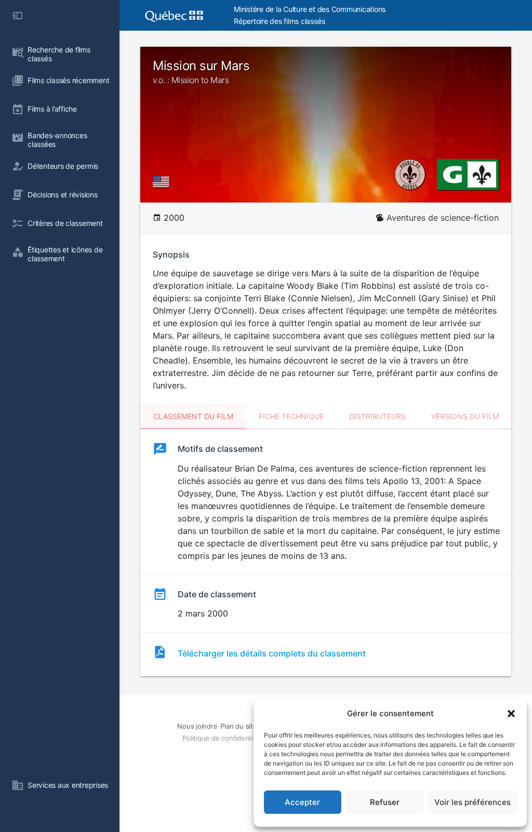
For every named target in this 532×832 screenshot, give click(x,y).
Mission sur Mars (201, 71)
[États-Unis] (163, 181)
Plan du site (238, 726)
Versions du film (465, 416)
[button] (511, 713)
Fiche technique (291, 416)
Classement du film (193, 416)
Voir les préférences (472, 802)
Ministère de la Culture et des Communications (309, 9)
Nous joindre (197, 726)
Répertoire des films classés (279, 21)
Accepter (302, 802)
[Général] (452, 174)
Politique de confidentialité (223, 738)
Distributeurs (377, 416)
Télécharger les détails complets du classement (272, 653)
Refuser (385, 802)
